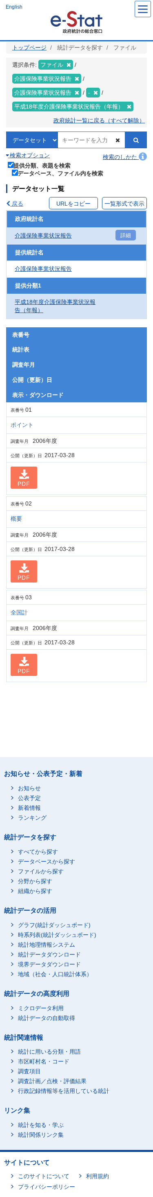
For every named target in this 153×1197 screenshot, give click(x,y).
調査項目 (29, 1071)
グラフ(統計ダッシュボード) (54, 925)
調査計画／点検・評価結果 (52, 1081)
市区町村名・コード (43, 1061)
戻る (16, 203)
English (14, 7)
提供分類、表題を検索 (42, 165)
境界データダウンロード (49, 964)
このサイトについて (43, 1176)
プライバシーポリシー (46, 1187)
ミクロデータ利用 (41, 1008)
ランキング (32, 818)
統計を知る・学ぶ (41, 1125)
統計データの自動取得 (46, 1018)
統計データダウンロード (49, 954)
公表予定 (29, 798)
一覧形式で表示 (124, 203)
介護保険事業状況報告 (43, 235)
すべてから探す (38, 852)
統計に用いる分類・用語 (49, 1051)
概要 (16, 518)
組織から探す (35, 891)
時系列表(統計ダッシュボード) (57, 935)
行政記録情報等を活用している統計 (63, 1091)
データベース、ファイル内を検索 (60, 173)
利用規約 (97, 1176)
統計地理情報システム (46, 945)
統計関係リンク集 (41, 1135)
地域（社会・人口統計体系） (55, 974)
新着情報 (29, 808)
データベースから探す (46, 861)
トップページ (29, 47)
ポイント (22, 425)
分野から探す (35, 881)
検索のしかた (121, 157)
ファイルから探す (41, 871)
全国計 (19, 612)
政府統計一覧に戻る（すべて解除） (99, 120)
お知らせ (29, 788)
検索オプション (29, 155)
